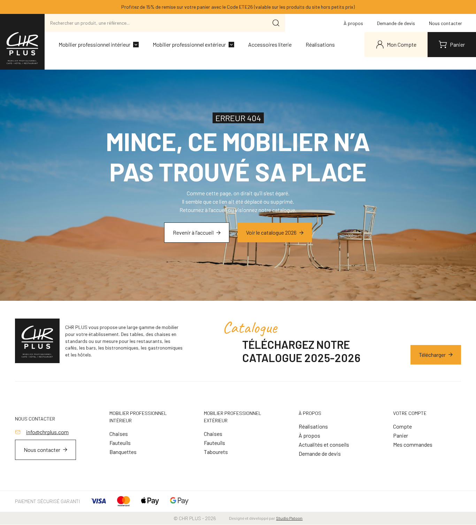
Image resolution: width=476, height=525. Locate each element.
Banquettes (123, 451)
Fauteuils (120, 442)
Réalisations (320, 44)
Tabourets (216, 451)
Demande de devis (396, 23)
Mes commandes (412, 444)
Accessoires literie (270, 44)
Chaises (118, 433)
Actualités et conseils (324, 444)
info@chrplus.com (47, 432)
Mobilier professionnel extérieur (189, 44)
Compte (402, 426)
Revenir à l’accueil (193, 232)
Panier (400, 435)
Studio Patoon (289, 518)
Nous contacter (445, 23)
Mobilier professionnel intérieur (94, 44)
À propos (353, 23)
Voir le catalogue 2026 (271, 232)
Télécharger (432, 354)
